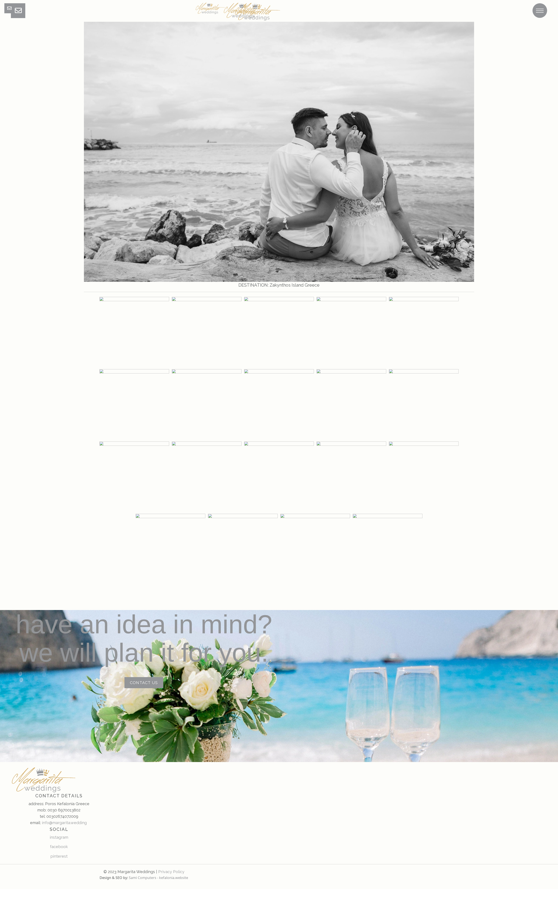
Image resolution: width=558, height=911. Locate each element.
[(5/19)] (424, 332)
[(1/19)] (134, 332)
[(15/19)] (424, 476)
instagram (59, 837)
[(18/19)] (315, 549)
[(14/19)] (351, 476)
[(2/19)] (207, 332)
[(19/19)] (388, 549)
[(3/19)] (279, 332)
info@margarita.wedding (64, 822)
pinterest (59, 856)
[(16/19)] (170, 549)
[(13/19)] (279, 476)
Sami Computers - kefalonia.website (158, 877)
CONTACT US (144, 682)
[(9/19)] (351, 404)
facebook (59, 846)
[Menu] (539, 10)
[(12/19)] (207, 476)
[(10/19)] (424, 404)
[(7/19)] (207, 404)
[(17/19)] (243, 549)
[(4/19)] (351, 332)
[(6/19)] (134, 404)
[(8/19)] (279, 404)
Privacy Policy (171, 871)
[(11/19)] (134, 476)
